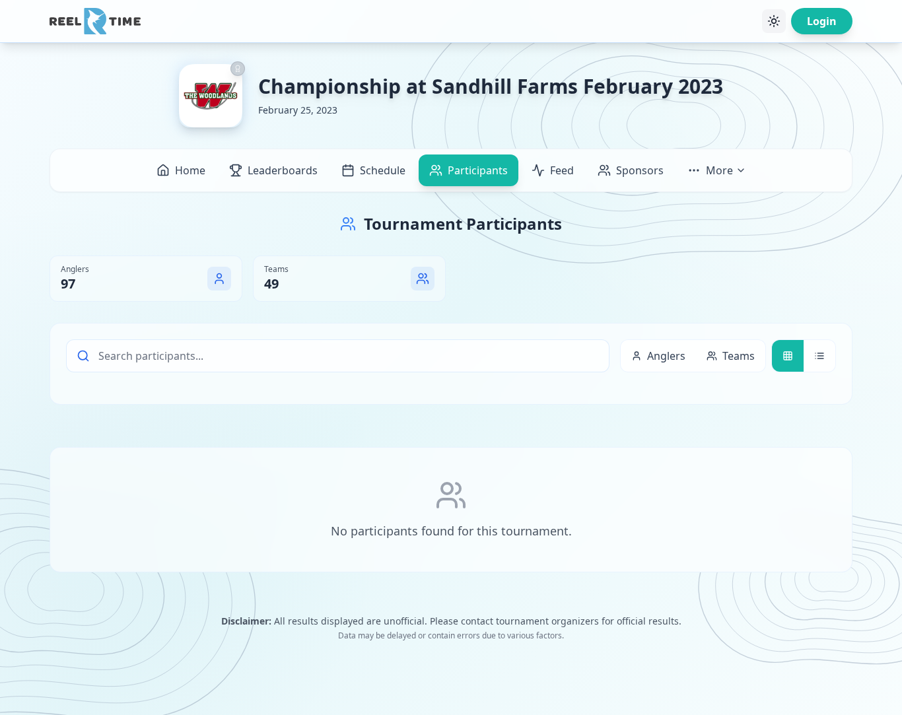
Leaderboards (283, 170)
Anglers (666, 356)
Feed (562, 170)
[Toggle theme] (774, 21)
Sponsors (640, 170)
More (719, 170)
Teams (738, 356)
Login (822, 21)
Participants (478, 170)
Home (190, 170)
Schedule (382, 170)
